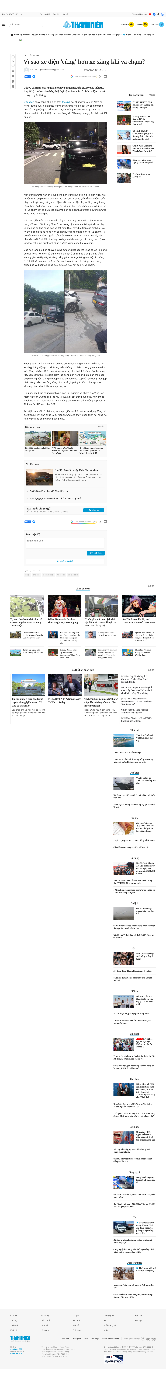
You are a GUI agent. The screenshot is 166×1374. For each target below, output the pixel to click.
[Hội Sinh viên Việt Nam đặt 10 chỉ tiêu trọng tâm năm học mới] (123, 1001)
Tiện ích (56, 14)
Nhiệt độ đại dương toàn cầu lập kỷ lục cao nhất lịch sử (134, 805)
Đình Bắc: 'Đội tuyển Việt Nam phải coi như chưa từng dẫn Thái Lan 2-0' (132, 1105)
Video (128, 35)
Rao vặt (138, 1320)
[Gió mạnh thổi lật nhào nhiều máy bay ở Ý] (123, 913)
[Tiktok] (158, 14)
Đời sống (50, 35)
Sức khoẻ (46, 1320)
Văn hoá (76, 1320)
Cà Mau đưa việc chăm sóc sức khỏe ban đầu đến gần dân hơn (132, 1160)
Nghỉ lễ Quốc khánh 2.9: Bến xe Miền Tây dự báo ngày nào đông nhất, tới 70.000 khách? (145, 868)
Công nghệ (117, 35)
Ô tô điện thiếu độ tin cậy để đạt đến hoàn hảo (76, 470)
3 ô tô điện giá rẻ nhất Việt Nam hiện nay (49, 491)
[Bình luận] (13, 76)
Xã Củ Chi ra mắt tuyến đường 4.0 (128, 752)
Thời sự (26, 35)
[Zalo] (162, 14)
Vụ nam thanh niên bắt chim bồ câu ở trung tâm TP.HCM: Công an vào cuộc (132, 881)
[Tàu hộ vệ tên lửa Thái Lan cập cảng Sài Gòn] (123, 783)
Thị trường (34, 55)
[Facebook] (154, 14)
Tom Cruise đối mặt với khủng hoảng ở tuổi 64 (145, 956)
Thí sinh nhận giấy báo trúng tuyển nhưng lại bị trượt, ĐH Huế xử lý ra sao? (133, 1067)
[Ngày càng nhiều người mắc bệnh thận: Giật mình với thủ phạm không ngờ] (123, 1137)
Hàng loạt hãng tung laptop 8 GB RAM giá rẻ (145, 1180)
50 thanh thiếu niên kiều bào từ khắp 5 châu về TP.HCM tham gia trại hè (134, 891)
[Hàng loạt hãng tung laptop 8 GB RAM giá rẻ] (123, 1182)
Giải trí (99, 35)
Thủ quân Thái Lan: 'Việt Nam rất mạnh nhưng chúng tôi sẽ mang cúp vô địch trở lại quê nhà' (134, 1114)
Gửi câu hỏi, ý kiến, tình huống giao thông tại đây (47, 511)
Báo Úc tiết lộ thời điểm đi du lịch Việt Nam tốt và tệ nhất (133, 936)
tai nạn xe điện (73, 575)
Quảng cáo (76, 1339)
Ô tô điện (29, 102)
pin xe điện (61, 575)
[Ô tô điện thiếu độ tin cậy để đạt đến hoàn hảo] (39, 477)
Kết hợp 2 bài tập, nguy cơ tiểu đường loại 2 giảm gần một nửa (132, 1150)
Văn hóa (91, 35)
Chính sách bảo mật (110, 1339)
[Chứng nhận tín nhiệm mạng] (113, 1359)
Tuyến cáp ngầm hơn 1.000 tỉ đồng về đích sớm (134, 840)
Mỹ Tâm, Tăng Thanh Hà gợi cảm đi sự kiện (132, 971)
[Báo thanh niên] (83, 24)
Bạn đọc (138, 1315)
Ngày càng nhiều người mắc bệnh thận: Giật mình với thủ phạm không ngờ (145, 1136)
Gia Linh (33, 70)
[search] (26, 24)
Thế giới (34, 35)
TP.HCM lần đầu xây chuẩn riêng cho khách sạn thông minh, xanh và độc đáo (134, 927)
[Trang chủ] (12, 35)
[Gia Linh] (26, 70)
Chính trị (18, 35)
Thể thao (107, 35)
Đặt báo (65, 1339)
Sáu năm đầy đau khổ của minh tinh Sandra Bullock (132, 979)
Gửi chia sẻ (94, 510)
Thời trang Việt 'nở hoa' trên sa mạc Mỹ (146, 1269)
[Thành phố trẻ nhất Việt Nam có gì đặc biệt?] (123, 740)
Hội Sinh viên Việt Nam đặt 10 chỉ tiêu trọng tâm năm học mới (144, 1000)
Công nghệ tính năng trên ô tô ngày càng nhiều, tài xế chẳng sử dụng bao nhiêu (134, 1250)
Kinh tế (42, 35)
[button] (13, 56)
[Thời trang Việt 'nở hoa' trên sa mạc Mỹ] (123, 1273)
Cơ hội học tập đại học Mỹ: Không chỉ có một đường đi (144, 1043)
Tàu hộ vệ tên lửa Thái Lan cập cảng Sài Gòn (146, 780)
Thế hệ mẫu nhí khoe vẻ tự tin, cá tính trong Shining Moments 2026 (132, 1295)
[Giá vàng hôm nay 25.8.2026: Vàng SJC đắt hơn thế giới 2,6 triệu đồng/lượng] (123, 828)
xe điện (27, 575)
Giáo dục (76, 35)
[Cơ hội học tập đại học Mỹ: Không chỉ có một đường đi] (123, 1044)
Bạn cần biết (45, 14)
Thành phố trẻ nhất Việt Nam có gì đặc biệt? (145, 738)
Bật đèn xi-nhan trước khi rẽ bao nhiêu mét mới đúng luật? (132, 1241)
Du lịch (84, 35)
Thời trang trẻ (148, 35)
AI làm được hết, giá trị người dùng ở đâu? (131, 1013)
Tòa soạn (95, 1339)
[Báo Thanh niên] (20, 1339)
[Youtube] (150, 14)
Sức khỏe (59, 35)
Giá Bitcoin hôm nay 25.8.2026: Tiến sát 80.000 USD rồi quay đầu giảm (134, 1205)
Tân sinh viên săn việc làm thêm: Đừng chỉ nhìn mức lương (132, 1021)
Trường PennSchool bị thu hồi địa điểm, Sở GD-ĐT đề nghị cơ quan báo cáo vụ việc (134, 1057)
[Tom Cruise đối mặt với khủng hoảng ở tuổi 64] (123, 958)
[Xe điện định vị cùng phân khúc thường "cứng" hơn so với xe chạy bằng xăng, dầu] (65, 311)
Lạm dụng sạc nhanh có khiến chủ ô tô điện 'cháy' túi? (55, 498)
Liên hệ (65, 14)
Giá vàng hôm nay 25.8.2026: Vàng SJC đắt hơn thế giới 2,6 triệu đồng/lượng (145, 827)
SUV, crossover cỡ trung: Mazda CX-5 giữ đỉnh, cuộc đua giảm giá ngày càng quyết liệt (145, 1228)
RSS (86, 1339)
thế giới (66, 102)
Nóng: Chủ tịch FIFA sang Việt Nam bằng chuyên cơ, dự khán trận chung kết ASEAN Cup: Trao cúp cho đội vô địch (145, 1090)
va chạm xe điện (48, 575)
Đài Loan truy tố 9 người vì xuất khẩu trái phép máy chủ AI (134, 796)
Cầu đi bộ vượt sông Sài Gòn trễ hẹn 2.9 (130, 847)
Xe (124, 35)
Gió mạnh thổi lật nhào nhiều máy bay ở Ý (145, 911)
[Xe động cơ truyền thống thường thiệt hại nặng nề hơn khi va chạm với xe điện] (65, 153)
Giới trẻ (67, 35)
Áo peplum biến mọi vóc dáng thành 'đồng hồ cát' (133, 1286)
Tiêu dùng (136, 35)
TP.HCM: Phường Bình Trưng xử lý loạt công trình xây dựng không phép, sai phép (133, 760)
